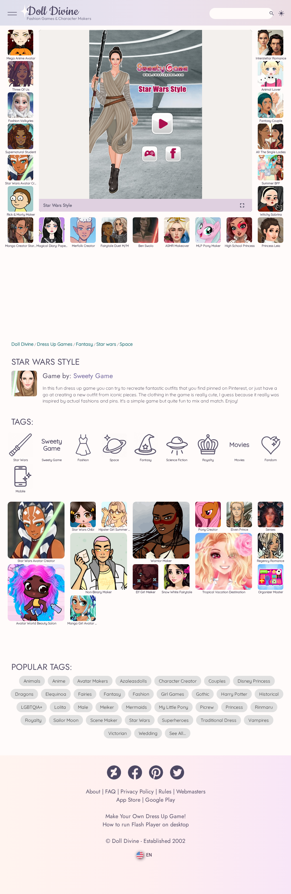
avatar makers (92, 681)
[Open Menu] (12, 14)
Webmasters (190, 791)
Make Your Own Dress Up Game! (145, 816)
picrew (207, 707)
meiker (107, 707)
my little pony (173, 707)
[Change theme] (281, 13)
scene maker (103, 720)
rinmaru (264, 707)
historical (269, 694)
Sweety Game (93, 376)
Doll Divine (52, 11)
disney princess (254, 681)
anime (58, 681)
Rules (165, 791)
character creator (178, 681)
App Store (128, 800)
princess (234, 707)
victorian (117, 733)
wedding (148, 733)
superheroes (175, 720)
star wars (139, 720)
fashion (141, 694)
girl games (172, 694)
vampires (258, 720)
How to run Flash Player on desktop (146, 824)
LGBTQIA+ (31, 707)
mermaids (136, 707)
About (93, 791)
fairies (85, 694)
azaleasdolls (133, 681)
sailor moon (65, 720)
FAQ (110, 791)
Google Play (160, 800)
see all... (177, 733)
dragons (24, 694)
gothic (202, 694)
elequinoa (55, 694)
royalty (33, 720)
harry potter (234, 694)
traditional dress (218, 720)
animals (32, 681)
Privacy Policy (137, 791)
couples (217, 681)
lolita (60, 707)
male (83, 707)
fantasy (112, 694)
